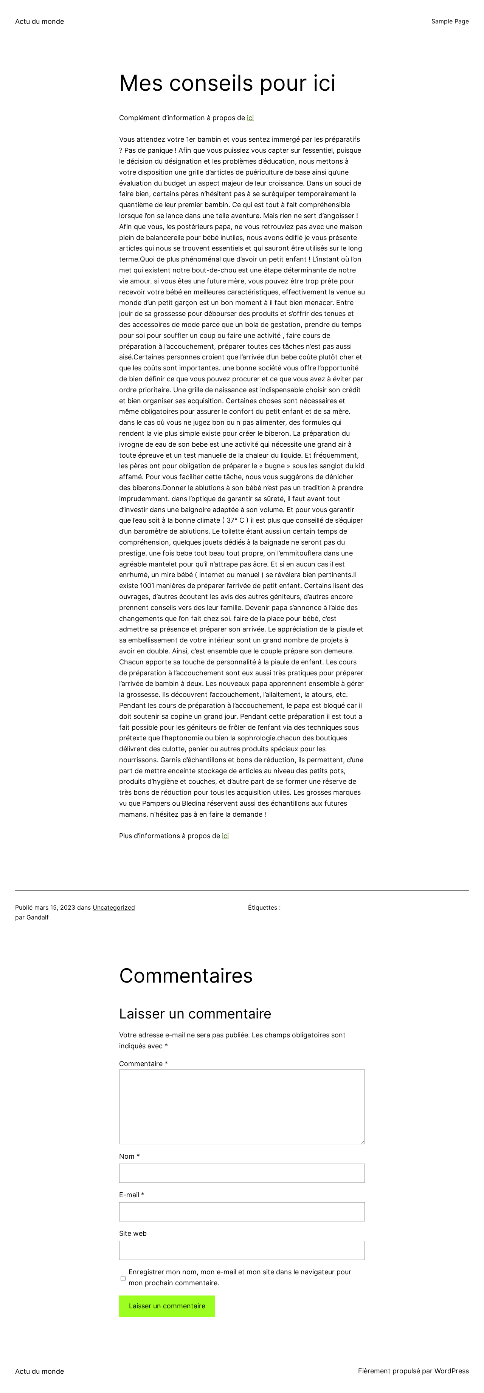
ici (250, 118)
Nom (129, 1156)
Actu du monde (39, 21)
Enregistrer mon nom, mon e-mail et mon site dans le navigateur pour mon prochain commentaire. (240, 1277)
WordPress (451, 1371)
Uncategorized (114, 907)
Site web (133, 1233)
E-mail (131, 1195)
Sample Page (450, 21)
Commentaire (143, 1064)
